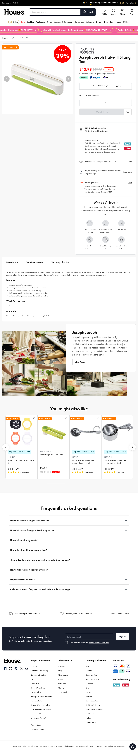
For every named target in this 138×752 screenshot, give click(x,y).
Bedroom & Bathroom (63, 22)
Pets (111, 22)
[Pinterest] (16, 668)
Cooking (30, 22)
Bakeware (90, 22)
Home (4, 38)
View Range (80, 362)
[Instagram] (10, 668)
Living (106, 22)
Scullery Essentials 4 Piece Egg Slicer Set (21, 461)
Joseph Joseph (45, 451)
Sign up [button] (122, 636)
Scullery (11, 457)
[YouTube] (26, 668)
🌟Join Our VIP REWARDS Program (103, 4)
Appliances (40, 22)
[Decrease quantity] (90, 103)
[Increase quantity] (121, 103)
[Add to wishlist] (34, 418)
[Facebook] (5, 668)
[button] (7, 79)
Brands (118, 22)
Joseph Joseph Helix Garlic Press (51, 455)
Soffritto (76, 457)
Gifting (126, 22)
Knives (49, 22)
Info (130, 161)
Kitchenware (79, 22)
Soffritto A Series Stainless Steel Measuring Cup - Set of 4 (115, 461)
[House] (14, 12)
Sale (23, 22)
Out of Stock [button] (102, 112)
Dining (98, 22)
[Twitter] (21, 668)
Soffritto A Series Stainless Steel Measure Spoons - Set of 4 (83, 461)
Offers (15, 22)
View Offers (128, 3)
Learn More (127, 172)
